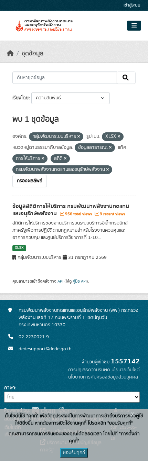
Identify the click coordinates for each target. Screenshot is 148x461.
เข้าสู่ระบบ (132, 5)
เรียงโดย (20, 98)
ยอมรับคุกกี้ (74, 452)
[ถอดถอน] (78, 137)
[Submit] (126, 78)
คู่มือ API (80, 281)
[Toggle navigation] (134, 26)
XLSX (19, 248)
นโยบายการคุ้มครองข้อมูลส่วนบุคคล (103, 377)
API (60, 281)
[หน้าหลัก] (10, 53)
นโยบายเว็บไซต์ (126, 369)
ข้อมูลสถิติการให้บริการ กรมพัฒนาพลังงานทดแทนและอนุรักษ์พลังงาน (70, 210)
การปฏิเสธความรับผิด (89, 369)
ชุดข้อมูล (32, 53)
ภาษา (9, 387)
